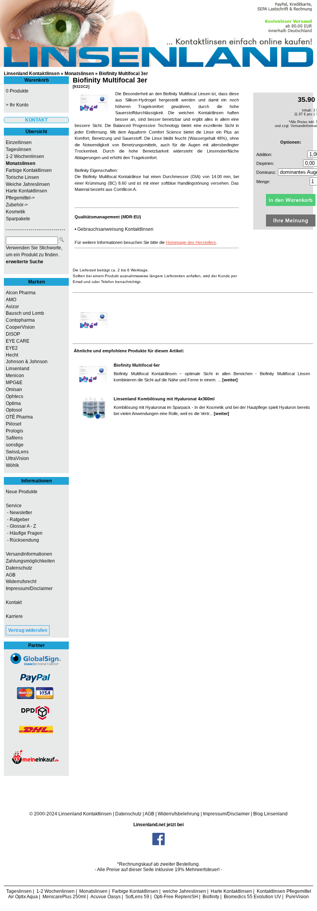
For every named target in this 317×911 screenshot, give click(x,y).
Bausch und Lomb (25, 313)
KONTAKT (36, 120)
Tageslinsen (18, 149)
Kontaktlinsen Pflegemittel (284, 891)
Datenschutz (19, 568)
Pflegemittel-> (20, 198)
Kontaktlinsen (97, 814)
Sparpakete (18, 218)
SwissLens (17, 452)
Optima (13, 403)
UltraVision (17, 458)
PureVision (297, 896)
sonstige (15, 445)
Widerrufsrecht (21, 581)
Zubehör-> (17, 205)
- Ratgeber (17, 519)
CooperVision (20, 327)
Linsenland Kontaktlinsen (32, 73)
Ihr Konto (19, 105)
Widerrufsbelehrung (178, 814)
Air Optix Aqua (23, 896)
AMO (11, 299)
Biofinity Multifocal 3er (123, 73)
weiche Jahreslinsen (184, 891)
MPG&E (14, 382)
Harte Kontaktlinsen (26, 191)
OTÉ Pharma (19, 417)
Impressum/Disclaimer (29, 588)
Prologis (14, 431)
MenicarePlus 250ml (64, 896)
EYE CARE (17, 341)
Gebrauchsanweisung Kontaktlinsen (115, 229)
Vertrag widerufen (27, 630)
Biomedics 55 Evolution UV (252, 896)
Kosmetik (15, 211)
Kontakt (14, 602)
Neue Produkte (21, 491)
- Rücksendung (22, 540)
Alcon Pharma (21, 292)
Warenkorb (36, 80)
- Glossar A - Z (21, 526)
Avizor (12, 306)
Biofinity (211, 896)
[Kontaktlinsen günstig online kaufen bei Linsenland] (158, 33)
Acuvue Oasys (105, 896)
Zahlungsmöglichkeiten (30, 561)
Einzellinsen (19, 142)
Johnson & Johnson (27, 361)
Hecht (12, 355)
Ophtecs (14, 396)
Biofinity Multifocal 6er (137, 365)
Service (14, 505)
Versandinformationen (29, 554)
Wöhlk (12, 465)
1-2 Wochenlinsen (25, 156)
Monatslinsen (79, 73)
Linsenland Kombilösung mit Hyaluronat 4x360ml (164, 398)
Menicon (15, 375)
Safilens (14, 438)
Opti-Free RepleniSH (176, 896)
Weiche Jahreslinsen (28, 184)
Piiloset (13, 424)
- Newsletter (19, 512)
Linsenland (17, 368)
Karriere (14, 616)
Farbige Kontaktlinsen (29, 170)
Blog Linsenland (270, 814)
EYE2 (12, 348)
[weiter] (230, 379)
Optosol (14, 410)
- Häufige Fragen (24, 533)
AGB (10, 575)
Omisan (14, 389)
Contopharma (20, 320)
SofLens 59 (137, 896)
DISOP (13, 334)
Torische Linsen (22, 177)
